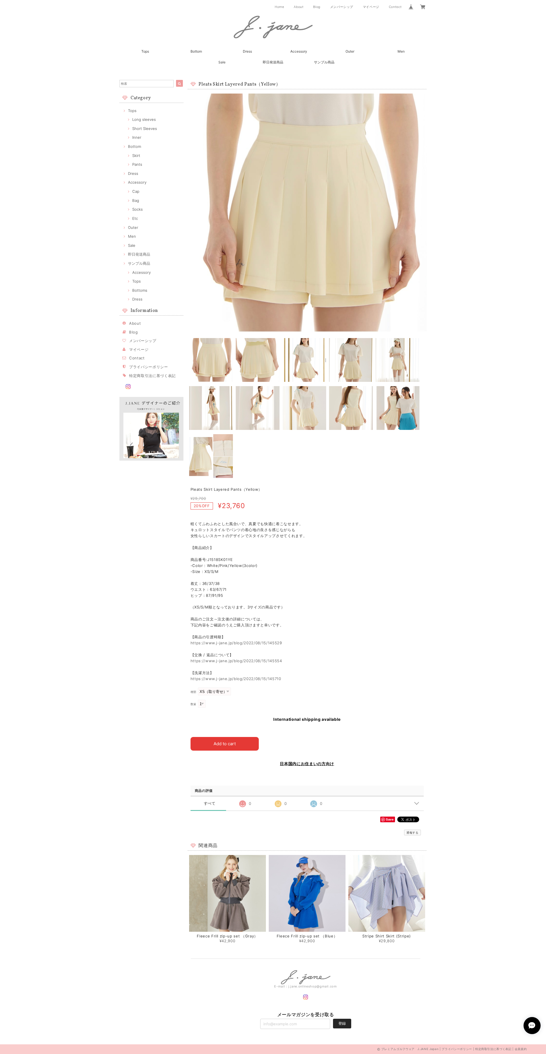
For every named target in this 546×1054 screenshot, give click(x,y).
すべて (210, 803)
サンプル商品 (324, 62)
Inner (136, 137)
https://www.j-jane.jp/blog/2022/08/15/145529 (236, 643)
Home (279, 7)
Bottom (196, 51)
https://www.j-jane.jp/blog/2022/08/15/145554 (236, 661)
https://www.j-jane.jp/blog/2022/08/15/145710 (236, 678)
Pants (137, 164)
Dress (247, 51)
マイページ (371, 7)
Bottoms (139, 290)
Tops (145, 51)
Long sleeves (144, 119)
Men (401, 51)
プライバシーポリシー (148, 367)
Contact (395, 7)
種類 (194, 692)
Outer (350, 51)
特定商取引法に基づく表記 (152, 375)
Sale (222, 62)
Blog (316, 7)
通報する (412, 832)
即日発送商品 (273, 62)
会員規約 (521, 1049)
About (298, 7)
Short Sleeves (144, 128)
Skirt (136, 155)
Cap (135, 191)
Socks (137, 209)
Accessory (298, 51)
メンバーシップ (341, 7)
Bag (135, 200)
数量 (194, 704)
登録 (342, 1023)
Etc (135, 218)
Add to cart (225, 743)
